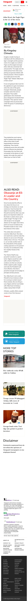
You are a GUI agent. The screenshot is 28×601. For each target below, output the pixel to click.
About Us (6, 540)
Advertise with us (19, 540)
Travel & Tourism (19, 585)
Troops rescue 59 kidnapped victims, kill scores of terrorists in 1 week (13, 400)
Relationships (6, 588)
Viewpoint (6, 11)
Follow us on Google (18, 10)
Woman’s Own (18, 590)
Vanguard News (7, 2)
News (9, 5)
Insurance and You (19, 572)
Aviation (5, 561)
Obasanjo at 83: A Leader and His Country (13, 196)
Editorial (5, 568)
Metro (4, 583)
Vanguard (7, 296)
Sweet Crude (18, 578)
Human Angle (18, 570)
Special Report (7, 590)
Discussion (6, 570)
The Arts (17, 582)
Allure (5, 560)
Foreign (17, 565)
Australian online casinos (19, 549)
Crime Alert (6, 566)
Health (16, 566)
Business (5, 563)
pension (17, 573)
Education (6, 572)
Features (17, 563)
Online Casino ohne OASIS (7, 545)
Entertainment (18, 560)
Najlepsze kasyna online (7, 549)
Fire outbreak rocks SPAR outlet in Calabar (13, 371)
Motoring (5, 585)
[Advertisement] (14, 121)
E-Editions (16, 5)
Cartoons (17, 583)
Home (4, 5)
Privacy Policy (19, 543)
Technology (18, 580)
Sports (5, 592)
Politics (22, 5)
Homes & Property (19, 568)
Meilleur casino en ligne (19, 545)
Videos (16, 587)
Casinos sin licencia (6, 552)
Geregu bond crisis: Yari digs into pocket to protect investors (13, 428)
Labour (5, 580)
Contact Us (6, 543)
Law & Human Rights (8, 582)
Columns (5, 565)
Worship (17, 592)
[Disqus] (14, 477)
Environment (18, 561)
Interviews (6, 578)
